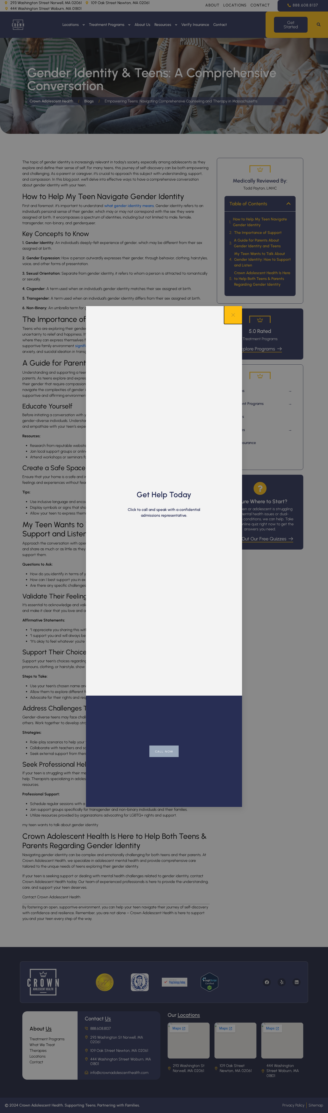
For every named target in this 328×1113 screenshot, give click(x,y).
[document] (164, 556)
